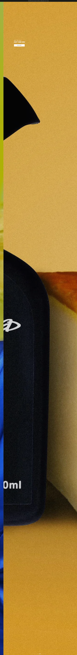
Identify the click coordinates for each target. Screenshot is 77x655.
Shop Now (22, 45)
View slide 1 (32, 653)
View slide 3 (37, 653)
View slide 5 (42, 653)
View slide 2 (34, 653)
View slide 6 (45, 653)
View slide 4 (40, 653)
